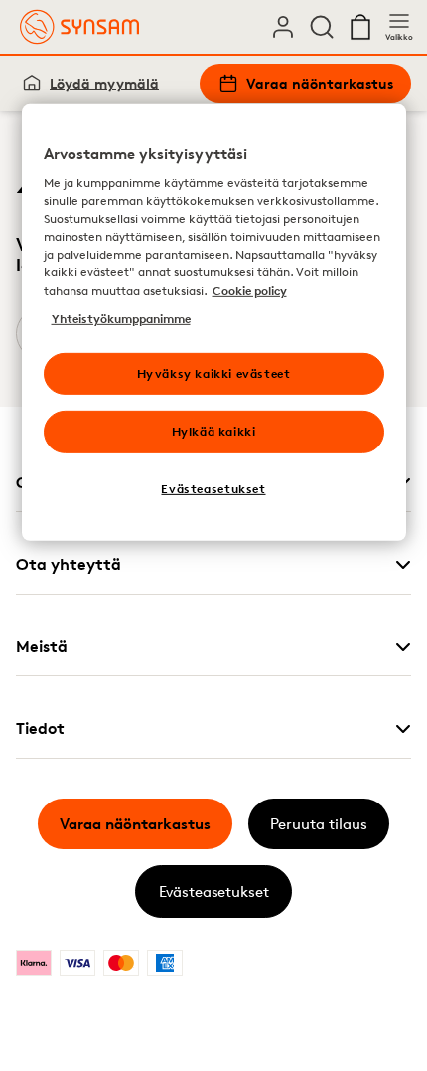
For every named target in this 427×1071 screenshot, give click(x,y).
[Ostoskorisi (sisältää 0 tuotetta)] (360, 27)
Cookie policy (250, 289)
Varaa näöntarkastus (319, 83)
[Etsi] (322, 27)
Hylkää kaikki (214, 431)
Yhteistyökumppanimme (121, 317)
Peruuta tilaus (318, 823)
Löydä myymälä (104, 83)
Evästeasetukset (214, 891)
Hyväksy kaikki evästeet (214, 372)
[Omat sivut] (283, 27)
